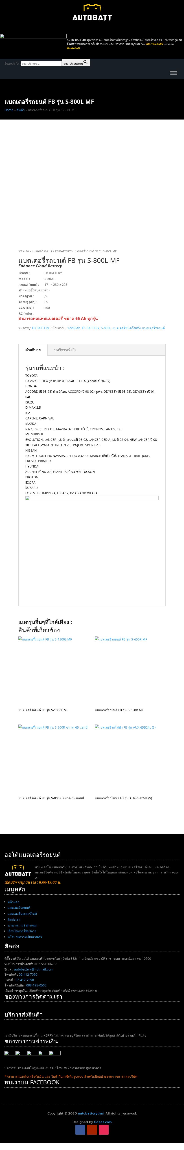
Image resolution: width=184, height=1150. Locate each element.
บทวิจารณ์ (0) (65, 349)
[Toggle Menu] (173, 73)
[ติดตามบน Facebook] (80, 1130)
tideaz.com (103, 1122)
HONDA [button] (31, 386)
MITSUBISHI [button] (34, 434)
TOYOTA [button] (31, 375)
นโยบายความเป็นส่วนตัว (25, 937)
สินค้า (21, 110)
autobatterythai (91, 1113)
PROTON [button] (31, 477)
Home (8, 110)
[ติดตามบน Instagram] (104, 1130)
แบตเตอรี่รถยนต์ (42, 251)
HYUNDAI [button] (32, 466)
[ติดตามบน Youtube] (92, 1130)
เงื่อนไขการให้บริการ (22, 931)
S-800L (106, 328)
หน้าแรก (23, 251)
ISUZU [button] (29, 402)
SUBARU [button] (31, 487)
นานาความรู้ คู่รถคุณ (22, 925)
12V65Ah (73, 328)
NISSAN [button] (31, 450)
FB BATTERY (63, 251)
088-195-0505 (36, 985)
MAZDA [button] (30, 423)
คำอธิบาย (33, 349)
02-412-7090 (28, 974)
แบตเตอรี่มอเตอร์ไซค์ (22, 913)
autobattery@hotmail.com (33, 969)
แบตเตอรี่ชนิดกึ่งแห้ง (126, 328)
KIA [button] (27, 413)
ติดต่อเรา (14, 919)
